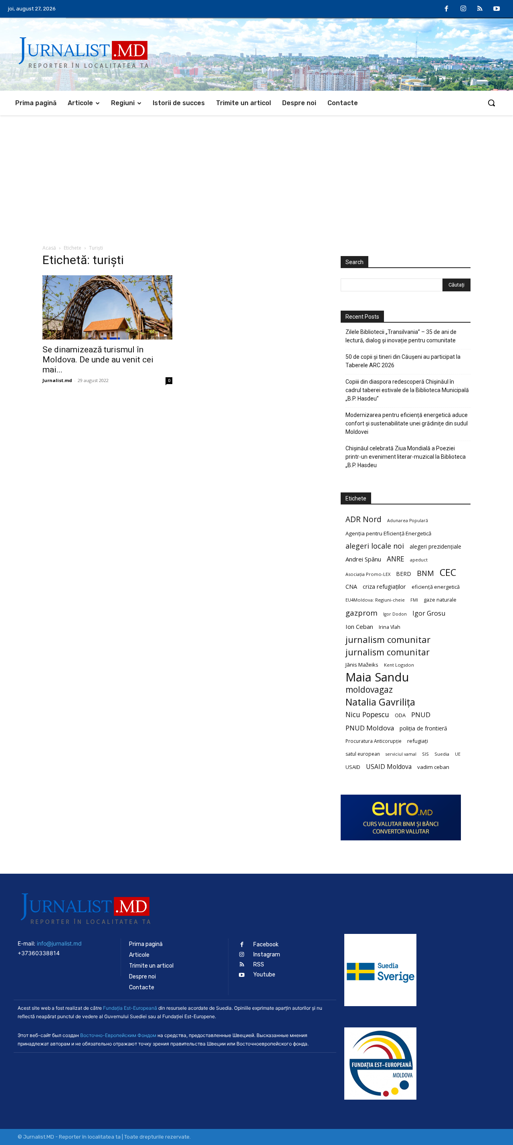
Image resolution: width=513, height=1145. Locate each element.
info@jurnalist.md (59, 943)
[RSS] (480, 9)
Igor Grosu (428, 613)
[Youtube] (496, 9)
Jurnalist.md (57, 380)
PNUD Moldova (369, 728)
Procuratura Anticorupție (373, 741)
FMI (414, 600)
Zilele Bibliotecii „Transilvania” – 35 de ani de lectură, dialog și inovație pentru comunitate (400, 336)
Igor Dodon (395, 614)
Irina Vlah (389, 627)
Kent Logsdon (399, 665)
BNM (425, 573)
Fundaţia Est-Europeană (130, 1008)
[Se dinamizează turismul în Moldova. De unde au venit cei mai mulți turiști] (107, 307)
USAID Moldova (389, 767)
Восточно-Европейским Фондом (118, 1035)
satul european (362, 753)
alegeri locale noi (374, 546)
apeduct (419, 560)
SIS (425, 754)
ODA (400, 715)
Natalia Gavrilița (380, 702)
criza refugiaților (384, 586)
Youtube (264, 974)
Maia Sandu (377, 677)
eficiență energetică (436, 586)
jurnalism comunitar (387, 639)
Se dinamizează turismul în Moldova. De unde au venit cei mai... (97, 359)
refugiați (417, 740)
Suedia (441, 754)
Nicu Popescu (367, 714)
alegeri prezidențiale (435, 546)
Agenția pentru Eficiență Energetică (388, 533)
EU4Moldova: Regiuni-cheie (375, 600)
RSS (258, 964)
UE (457, 754)
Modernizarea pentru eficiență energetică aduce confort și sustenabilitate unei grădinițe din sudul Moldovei (406, 423)
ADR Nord (363, 519)
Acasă (49, 247)
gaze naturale (440, 599)
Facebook (266, 944)
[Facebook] (446, 9)
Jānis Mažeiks (361, 664)
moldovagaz (369, 689)
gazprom (361, 612)
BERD (403, 574)
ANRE (395, 559)
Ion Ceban (359, 626)
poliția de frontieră (423, 728)
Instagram (266, 954)
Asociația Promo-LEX (367, 574)
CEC (448, 572)
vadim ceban (433, 767)
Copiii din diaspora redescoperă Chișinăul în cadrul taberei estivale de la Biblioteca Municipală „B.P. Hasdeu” (407, 390)
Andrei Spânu (363, 559)
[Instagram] (463, 9)
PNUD (420, 714)
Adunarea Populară (407, 520)
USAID (352, 767)
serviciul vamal (401, 754)
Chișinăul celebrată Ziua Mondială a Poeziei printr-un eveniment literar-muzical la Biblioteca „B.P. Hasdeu (405, 456)
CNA (351, 586)
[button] (491, 103)
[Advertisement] (256, 175)
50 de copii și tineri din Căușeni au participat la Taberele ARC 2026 (402, 361)
